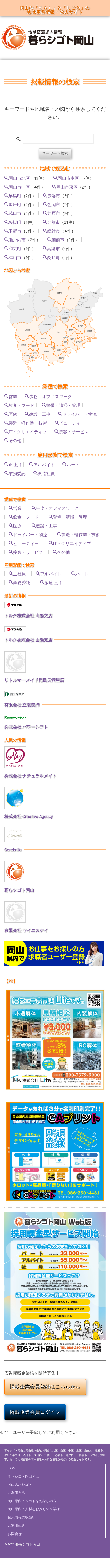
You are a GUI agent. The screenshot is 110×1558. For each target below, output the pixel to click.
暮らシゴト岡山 (19, 889)
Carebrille (13, 849)
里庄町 (15, 204)
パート (73, 464)
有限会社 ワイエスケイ (26, 930)
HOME (12, 1468)
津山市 (15, 257)
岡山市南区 (68, 178)
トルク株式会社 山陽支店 (28, 615)
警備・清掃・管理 (63, 405)
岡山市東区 (67, 187)
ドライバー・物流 (79, 414)
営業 (13, 396)
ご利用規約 (16, 1525)
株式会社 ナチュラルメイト (30, 775)
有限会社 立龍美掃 (22, 704)
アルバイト (44, 464)
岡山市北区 (19, 178)
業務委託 (17, 473)
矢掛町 (15, 222)
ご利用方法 (16, 1492)
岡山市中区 (19, 187)
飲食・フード (21, 405)
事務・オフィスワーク (50, 396)
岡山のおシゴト (20, 1484)
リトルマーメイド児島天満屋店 (34, 679)
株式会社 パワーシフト (26, 726)
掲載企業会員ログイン (35, 1412)
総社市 (53, 231)
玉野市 (15, 231)
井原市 (53, 213)
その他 (15, 440)
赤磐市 (53, 195)
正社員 (15, 464)
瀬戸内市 (17, 239)
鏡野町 (53, 257)
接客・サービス (74, 431)
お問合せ (15, 1534)
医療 (13, 414)
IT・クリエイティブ (28, 431)
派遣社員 (46, 473)
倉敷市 (53, 222)
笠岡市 (53, 204)
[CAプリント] (55, 1151)
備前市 (58, 239)
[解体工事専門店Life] (55, 1039)
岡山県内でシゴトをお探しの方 (32, 1501)
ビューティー (72, 423)
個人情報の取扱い (22, 1517)
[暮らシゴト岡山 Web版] (55, 1284)
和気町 (15, 248)
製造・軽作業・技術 (28, 423)
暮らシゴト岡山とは (23, 1476)
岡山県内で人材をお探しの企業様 (34, 1509)
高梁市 (53, 248)
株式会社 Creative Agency (28, 816)
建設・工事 (39, 414)
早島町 (15, 195)
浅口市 (15, 213)
